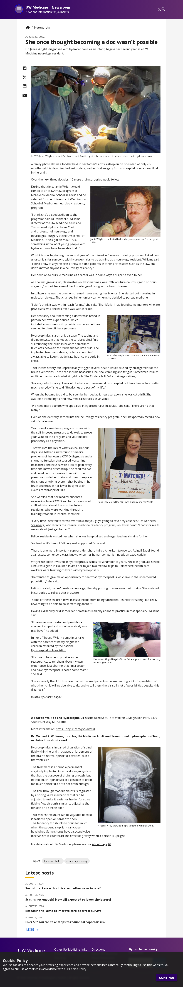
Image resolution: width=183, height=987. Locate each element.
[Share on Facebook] (24, 68)
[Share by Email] (24, 95)
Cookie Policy (77, 969)
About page (99, 844)
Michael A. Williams (68, 219)
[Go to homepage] (27, 27)
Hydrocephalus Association (48, 650)
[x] (159, 9)
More (32, 930)
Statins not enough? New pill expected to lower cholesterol (68, 899)
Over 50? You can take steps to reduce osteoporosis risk (65, 922)
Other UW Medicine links (70, 949)
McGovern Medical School (48, 195)
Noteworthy (42, 27)
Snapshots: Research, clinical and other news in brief (63, 888)
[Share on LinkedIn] (24, 86)
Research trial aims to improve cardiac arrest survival (63, 911)
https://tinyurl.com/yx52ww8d (75, 729)
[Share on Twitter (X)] (24, 77)
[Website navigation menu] (19, 9)
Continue (166, 978)
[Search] (163, 9)
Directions (98, 949)
